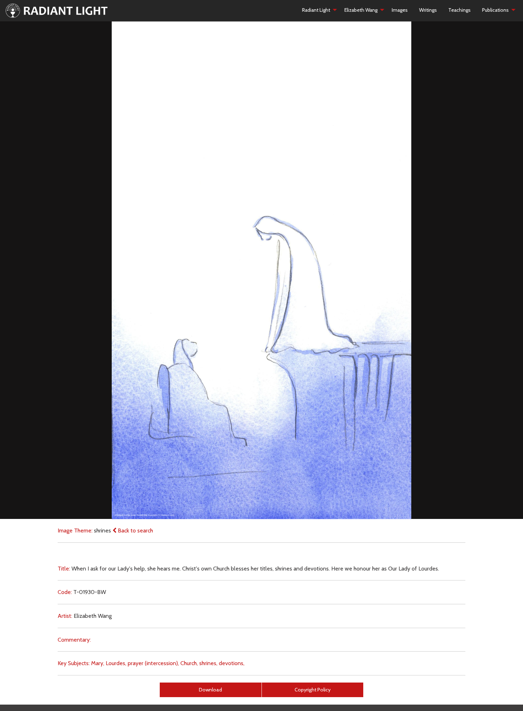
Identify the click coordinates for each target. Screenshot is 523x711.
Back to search (134, 530)
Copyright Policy (313, 689)
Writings (428, 10)
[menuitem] (317, 10)
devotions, (231, 663)
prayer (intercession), (153, 663)
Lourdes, (116, 663)
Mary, (97, 663)
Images (400, 10)
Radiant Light (316, 10)
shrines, (208, 663)
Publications (495, 10)
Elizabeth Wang (360, 10)
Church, (189, 663)
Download (210, 689)
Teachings (459, 10)
